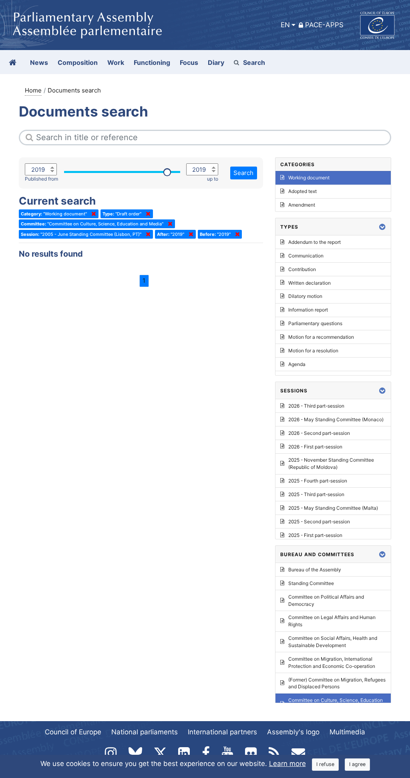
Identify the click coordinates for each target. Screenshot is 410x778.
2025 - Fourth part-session (317, 481)
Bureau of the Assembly (314, 570)
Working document (309, 178)
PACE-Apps (324, 25)
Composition (78, 62)
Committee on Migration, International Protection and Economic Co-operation (331, 662)
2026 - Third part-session (316, 406)
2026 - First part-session (315, 447)
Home (33, 90)
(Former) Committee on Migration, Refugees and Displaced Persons (337, 683)
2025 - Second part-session (319, 522)
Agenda (296, 364)
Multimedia (347, 732)
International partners (222, 732)
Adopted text (302, 191)
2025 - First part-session (315, 535)
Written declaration (309, 283)
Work (115, 62)
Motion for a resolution (313, 351)
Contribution (302, 269)
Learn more (287, 764)
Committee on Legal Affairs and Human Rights (332, 620)
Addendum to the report (314, 242)
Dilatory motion (305, 296)
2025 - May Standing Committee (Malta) (333, 508)
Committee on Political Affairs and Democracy (326, 600)
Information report (308, 310)
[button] (382, 226)
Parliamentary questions (315, 323)
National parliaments (144, 732)
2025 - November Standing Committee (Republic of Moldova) (331, 463)
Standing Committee (311, 583)
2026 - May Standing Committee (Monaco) (336, 419)
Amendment (301, 205)
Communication (306, 256)
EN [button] (285, 25)
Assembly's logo (293, 732)
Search (254, 62)
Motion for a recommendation (321, 337)
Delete (92, 214)
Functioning (152, 62)
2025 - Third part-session (316, 494)
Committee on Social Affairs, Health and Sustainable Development (332, 641)
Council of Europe (73, 732)
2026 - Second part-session (319, 433)
